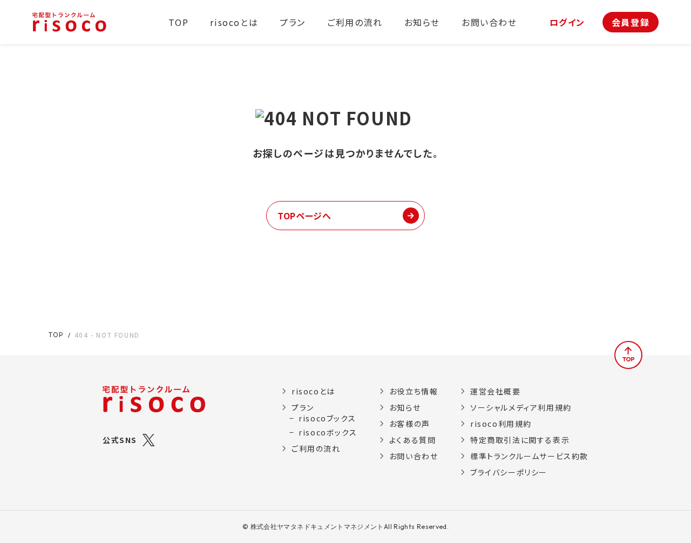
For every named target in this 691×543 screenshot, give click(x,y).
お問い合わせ (489, 22)
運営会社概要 (495, 391)
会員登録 (630, 22)
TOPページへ (304, 215)
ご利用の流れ (355, 22)
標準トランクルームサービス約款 (529, 456)
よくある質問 (412, 439)
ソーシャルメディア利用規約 (521, 407)
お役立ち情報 (413, 391)
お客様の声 (409, 423)
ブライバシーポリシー (508, 472)
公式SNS (120, 439)
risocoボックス (328, 432)
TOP (178, 22)
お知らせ (422, 22)
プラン (293, 22)
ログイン (567, 22)
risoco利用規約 (501, 423)
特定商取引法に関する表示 (520, 439)
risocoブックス (327, 418)
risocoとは (234, 22)
